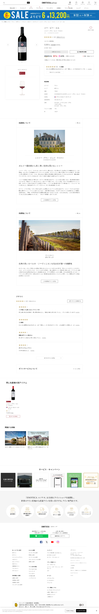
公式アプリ (62, 536)
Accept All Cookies (81, 610)
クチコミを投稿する (76, 301)
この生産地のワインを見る (49, 281)
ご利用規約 (72, 565)
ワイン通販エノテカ (6, 21)
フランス (24, 21)
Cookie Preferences (74, 572)
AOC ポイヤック (58, 99)
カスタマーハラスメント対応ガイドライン (78, 562)
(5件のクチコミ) (61, 37)
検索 (28, 2)
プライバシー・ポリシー (75, 560)
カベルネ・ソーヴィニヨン (63, 102)
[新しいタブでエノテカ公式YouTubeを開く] (52, 542)
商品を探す (12, 8)
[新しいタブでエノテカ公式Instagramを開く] (58, 542)
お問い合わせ (73, 550)
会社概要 (72, 567)
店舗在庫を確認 (82, 51)
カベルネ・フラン (60, 105)
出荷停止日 (77, 555)
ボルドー (29, 21)
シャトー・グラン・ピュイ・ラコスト (47, 21)
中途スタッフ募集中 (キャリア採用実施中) (78, 570)
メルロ (58, 104)
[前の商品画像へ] (8, 44)
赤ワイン (18, 21)
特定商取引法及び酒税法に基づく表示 (77, 557)
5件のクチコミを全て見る (55, 72)
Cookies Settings (70, 610)
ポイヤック (35, 21)
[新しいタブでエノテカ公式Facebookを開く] (41, 542)
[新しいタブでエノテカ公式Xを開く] (46, 542)
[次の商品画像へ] (36, 44)
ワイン (13, 21)
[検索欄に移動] (4, 3)
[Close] (96, 610)
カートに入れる (14, 416)
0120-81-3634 (80, 552)
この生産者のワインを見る (49, 199)
